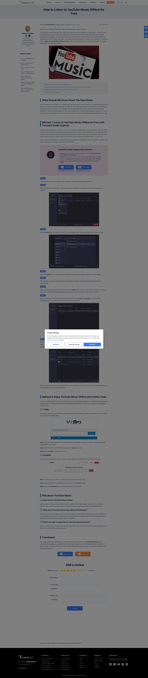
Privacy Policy (53, 340)
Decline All (56, 344)
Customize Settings (74, 344)
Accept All (92, 344)
